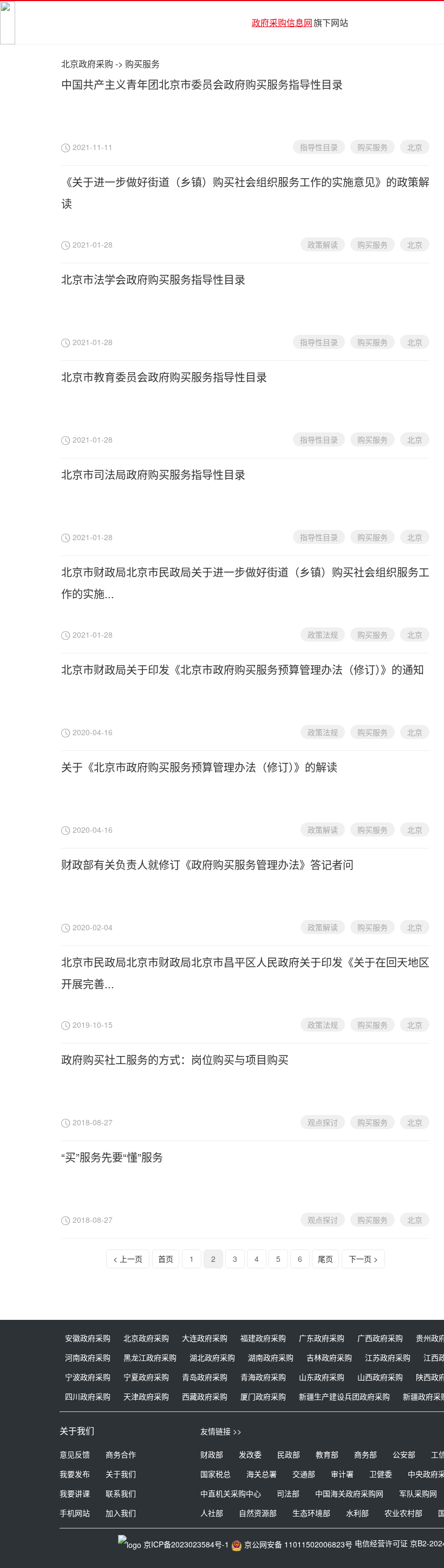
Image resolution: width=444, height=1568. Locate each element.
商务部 (365, 1454)
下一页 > (363, 1258)
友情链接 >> (220, 1431)
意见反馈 (75, 1454)
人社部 (211, 1512)
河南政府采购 (87, 1357)
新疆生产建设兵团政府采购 (344, 1396)
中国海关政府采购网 (349, 1493)
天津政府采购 (146, 1396)
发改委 (250, 1454)
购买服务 (372, 146)
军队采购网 (418, 1493)
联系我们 (121, 1493)
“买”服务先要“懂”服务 (112, 1157)
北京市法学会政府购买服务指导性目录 (153, 279)
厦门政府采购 (263, 1396)
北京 (414, 146)
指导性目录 (319, 146)
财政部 (211, 1454)
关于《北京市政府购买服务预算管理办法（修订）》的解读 (199, 767)
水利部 (357, 1512)
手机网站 (75, 1512)
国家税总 (215, 1473)
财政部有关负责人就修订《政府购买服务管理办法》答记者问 (207, 864)
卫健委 (380, 1473)
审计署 (342, 1473)
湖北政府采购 (212, 1357)
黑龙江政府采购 (150, 1357)
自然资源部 (258, 1512)
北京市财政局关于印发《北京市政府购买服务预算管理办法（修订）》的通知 (242, 669)
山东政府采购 (321, 1376)
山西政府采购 (380, 1376)
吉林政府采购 (329, 1357)
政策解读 (323, 244)
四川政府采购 (87, 1396)
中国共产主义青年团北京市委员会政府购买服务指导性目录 (202, 84)
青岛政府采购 (204, 1376)
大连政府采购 (204, 1337)
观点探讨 (323, 1122)
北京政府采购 (87, 63)
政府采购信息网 (282, 22)
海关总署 (261, 1473)
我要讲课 (75, 1493)
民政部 (288, 1454)
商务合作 (121, 1454)
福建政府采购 (263, 1337)
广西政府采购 (380, 1337)
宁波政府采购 (87, 1376)
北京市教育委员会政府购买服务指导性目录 (164, 377)
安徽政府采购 (87, 1337)
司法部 (288, 1493)
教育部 (327, 1454)
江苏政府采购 (387, 1357)
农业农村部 (403, 1512)
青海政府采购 (263, 1376)
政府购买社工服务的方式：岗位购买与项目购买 (175, 1059)
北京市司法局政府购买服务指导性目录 (153, 474)
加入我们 (121, 1512)
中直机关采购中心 (230, 1493)
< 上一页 (127, 1258)
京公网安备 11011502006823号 (298, 1544)
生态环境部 (311, 1512)
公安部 (404, 1454)
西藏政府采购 (204, 1396)
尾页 (325, 1258)
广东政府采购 (321, 1337)
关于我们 (121, 1473)
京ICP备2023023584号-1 (186, 1544)
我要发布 (75, 1473)
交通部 (303, 1473)
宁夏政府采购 (146, 1376)
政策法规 (323, 634)
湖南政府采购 (270, 1357)
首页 (165, 1258)
